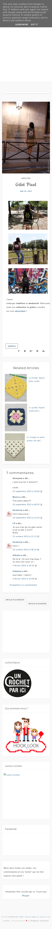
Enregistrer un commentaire (23, 585)
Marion (16, 497)
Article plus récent (15, 600)
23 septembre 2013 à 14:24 (26, 518)
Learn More (21, 24)
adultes (26, 178)
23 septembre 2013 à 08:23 (26, 504)
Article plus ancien (37, 603)
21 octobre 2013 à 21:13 (25, 536)
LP (14, 523)
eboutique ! (21, 311)
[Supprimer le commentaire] (41, 491)
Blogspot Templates (40, 921)
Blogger (25, 895)
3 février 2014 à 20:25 (24, 565)
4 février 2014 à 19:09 (24, 579)
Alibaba (17, 555)
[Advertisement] (26, 54)
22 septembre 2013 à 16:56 (26, 491)
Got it (34, 24)
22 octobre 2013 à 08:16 (25, 549)
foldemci (17, 571)
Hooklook (18, 510)
